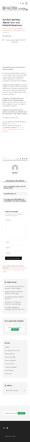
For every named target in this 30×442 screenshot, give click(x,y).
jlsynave (15, 173)
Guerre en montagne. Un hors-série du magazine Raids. (14, 187)
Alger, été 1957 (11, 123)
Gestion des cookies (10, 436)
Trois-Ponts (8, 373)
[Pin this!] (25, 158)
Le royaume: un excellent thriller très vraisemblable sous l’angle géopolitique (15, 200)
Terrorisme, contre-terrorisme (11, 30)
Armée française (7, 28)
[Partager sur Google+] (27, 158)
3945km (7, 347)
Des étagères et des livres (12, 350)
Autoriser (15, 329)
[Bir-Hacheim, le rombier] (14, 10)
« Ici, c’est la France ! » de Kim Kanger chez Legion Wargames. (13, 129)
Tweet (4, 158)
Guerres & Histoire (10, 360)
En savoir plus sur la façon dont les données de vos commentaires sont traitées (14, 269)
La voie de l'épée (9, 363)
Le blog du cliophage (11, 367)
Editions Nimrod (9, 354)
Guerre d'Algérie (18, 28)
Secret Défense (9, 370)
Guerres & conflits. (10, 357)
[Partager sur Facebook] (21, 158)
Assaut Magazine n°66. (10, 193)
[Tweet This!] (23, 158)
